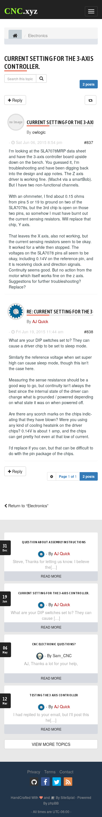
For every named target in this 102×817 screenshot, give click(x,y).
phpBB (53, 803)
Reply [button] (16, 100)
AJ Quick (40, 321)
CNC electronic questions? (54, 644)
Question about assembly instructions (54, 542)
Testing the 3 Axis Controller (53, 695)
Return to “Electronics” (27, 505)
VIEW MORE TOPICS (51, 744)
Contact (66, 771)
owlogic (39, 132)
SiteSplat (67, 797)
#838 (88, 331)
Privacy (33, 771)
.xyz (20, 11)
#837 (88, 142)
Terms (50, 771)
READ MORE (51, 576)
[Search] (41, 78)
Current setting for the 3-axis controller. (54, 593)
